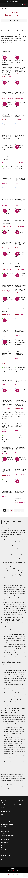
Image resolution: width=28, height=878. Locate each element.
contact (8, 788)
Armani (16, 771)
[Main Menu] (1, 5)
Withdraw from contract (14, 874)
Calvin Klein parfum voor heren (14, 566)
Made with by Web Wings (14, 870)
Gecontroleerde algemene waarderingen (7, 359)
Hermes (13, 705)
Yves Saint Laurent (8, 771)
